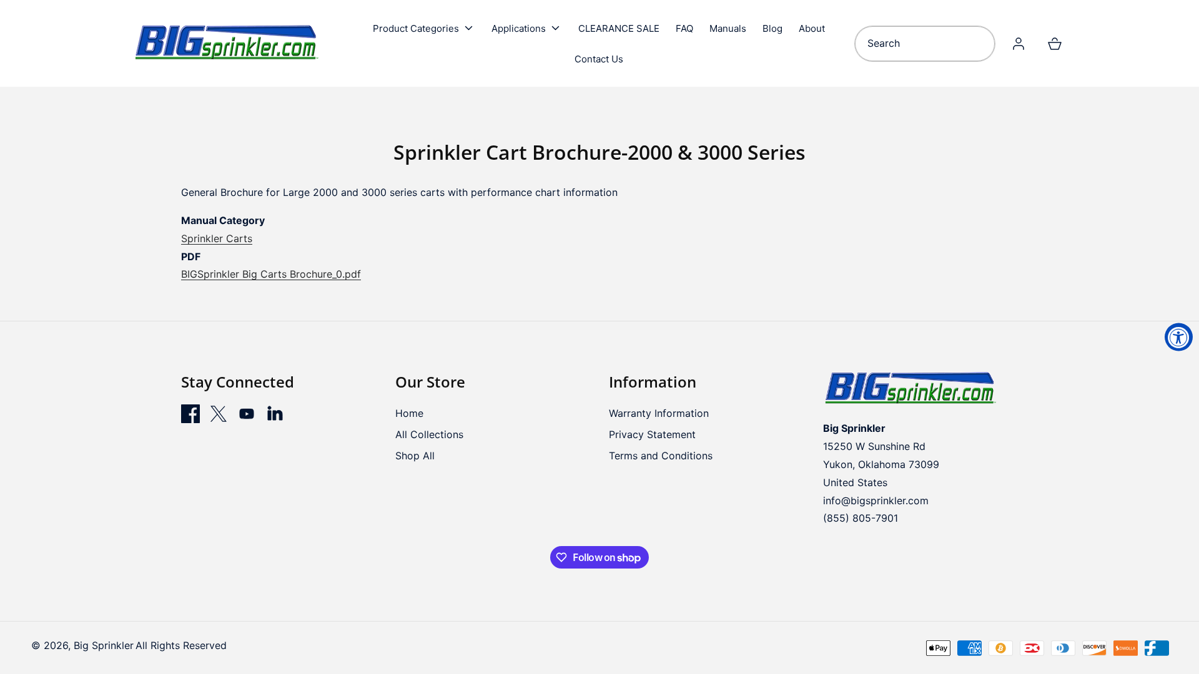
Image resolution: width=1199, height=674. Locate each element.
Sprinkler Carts (216, 238)
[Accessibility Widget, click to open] (1179, 337)
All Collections (429, 434)
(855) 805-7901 (860, 518)
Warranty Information (659, 413)
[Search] (981, 43)
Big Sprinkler (104, 645)
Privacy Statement (652, 434)
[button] (424, 28)
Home (409, 413)
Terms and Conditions (661, 455)
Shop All (415, 455)
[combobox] (924, 43)
